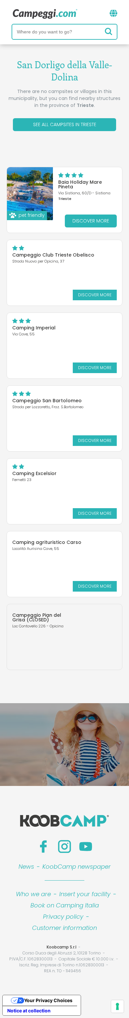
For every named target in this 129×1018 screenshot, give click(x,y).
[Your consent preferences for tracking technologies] (117, 1006)
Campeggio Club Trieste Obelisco (53, 255)
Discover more (90, 221)
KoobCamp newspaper (76, 866)
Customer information (64, 928)
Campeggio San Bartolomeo (47, 400)
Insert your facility (84, 894)
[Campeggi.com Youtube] (85, 846)
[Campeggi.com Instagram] (64, 846)
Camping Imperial (34, 327)
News (26, 866)
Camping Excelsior (34, 473)
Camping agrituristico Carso (46, 542)
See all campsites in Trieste (64, 124)
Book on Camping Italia (64, 905)
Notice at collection (29, 1010)
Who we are (33, 894)
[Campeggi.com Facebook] (43, 846)
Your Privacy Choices (48, 1000)
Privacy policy (63, 916)
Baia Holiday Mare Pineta (80, 184)
